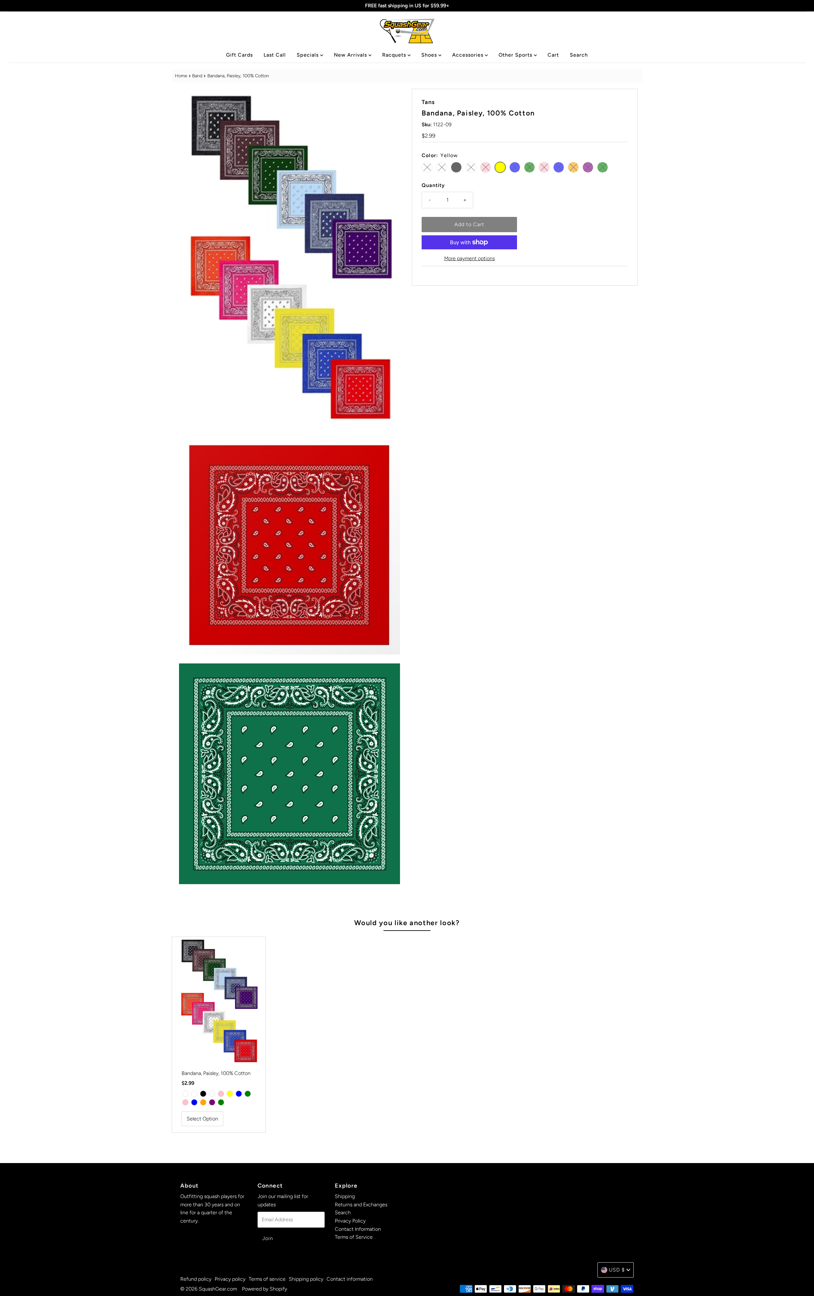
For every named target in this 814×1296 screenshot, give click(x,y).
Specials (308, 55)
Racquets (395, 55)
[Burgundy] (185, 1094)
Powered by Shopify (264, 1289)
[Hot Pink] (185, 1102)
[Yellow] (230, 1094)
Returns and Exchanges (361, 1205)
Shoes (429, 55)
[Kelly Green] (248, 1094)
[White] (212, 1094)
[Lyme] (194, 1094)
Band (197, 76)
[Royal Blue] (194, 1102)
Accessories (468, 55)
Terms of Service (354, 1237)
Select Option (202, 1119)
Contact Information (358, 1229)
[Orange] (203, 1102)
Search (579, 55)
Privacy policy (230, 1279)
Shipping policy (306, 1279)
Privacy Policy (350, 1221)
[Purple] (212, 1102)
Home (181, 76)
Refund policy (195, 1279)
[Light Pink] (221, 1094)
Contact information (350, 1279)
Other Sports (516, 55)
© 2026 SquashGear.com (208, 1289)
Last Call (275, 55)
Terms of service (267, 1279)
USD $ (617, 1270)
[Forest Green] (221, 1102)
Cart (553, 55)
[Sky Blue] (239, 1094)
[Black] (203, 1094)
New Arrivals (351, 55)
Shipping (345, 1196)
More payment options (469, 258)
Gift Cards (239, 55)
